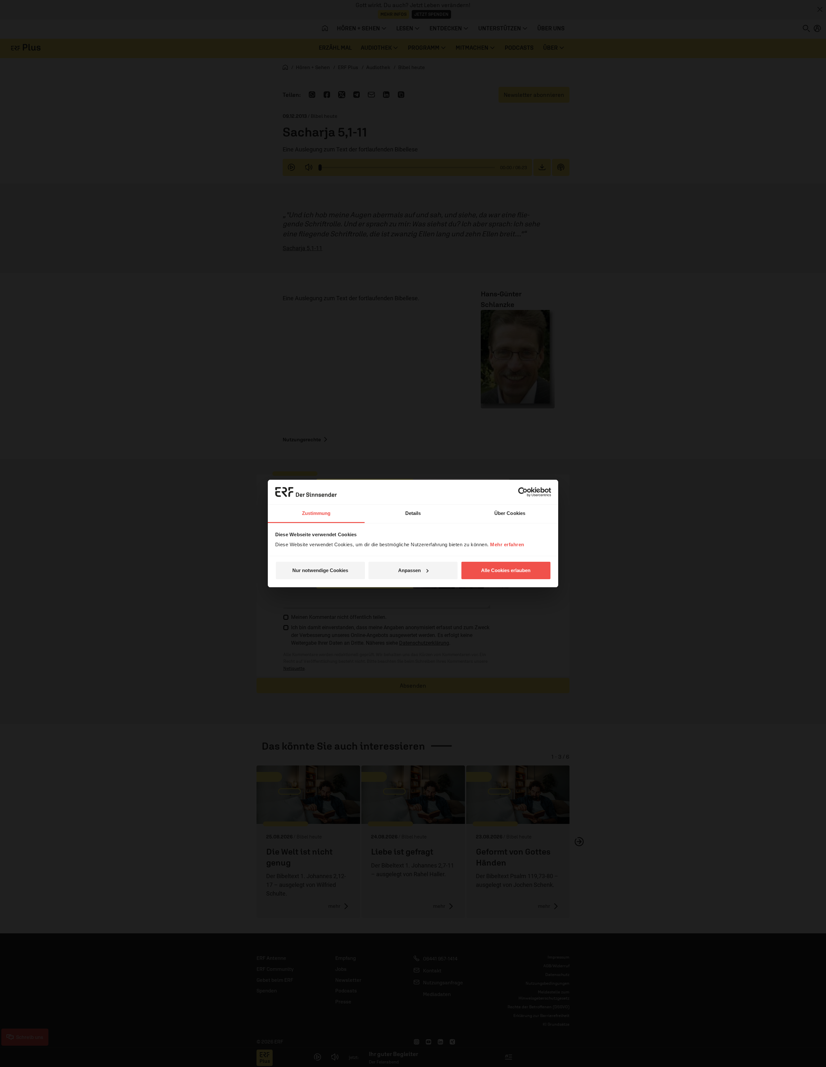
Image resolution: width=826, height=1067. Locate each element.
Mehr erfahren (507, 544)
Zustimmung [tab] (316, 513)
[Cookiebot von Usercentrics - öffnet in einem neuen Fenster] (523, 492)
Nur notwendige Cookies (320, 570)
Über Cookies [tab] (509, 513)
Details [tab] (413, 513)
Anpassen (409, 570)
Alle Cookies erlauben (505, 570)
